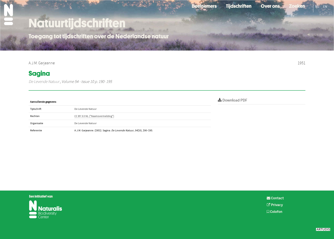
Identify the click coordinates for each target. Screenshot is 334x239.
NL (317, 7)
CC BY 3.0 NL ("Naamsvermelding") (94, 116)
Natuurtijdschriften (77, 23)
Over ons (270, 5)
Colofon (275, 212)
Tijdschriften (238, 5)
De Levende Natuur (44, 81)
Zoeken (297, 5)
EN (325, 7)
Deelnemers (204, 5)
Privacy (276, 205)
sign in (316, 35)
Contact (277, 198)
